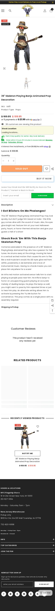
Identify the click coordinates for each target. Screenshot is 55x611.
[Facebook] (3, 594)
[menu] (2, 10)
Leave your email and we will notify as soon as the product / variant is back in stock (26, 189)
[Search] (10, 10)
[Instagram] (10, 594)
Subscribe (42, 196)
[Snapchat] (30, 594)
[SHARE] (52, 169)
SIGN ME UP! (44, 584)
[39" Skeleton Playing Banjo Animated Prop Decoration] (27, 436)
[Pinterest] (17, 594)
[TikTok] (24, 594)
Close (53, 2)
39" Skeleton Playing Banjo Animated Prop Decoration (27, 460)
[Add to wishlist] (38, 426)
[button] (27, 119)
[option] (27, 46)
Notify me (27, 453)
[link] (46, 169)
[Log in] (44, 10)
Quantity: (5, 155)
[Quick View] (38, 431)
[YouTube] (37, 594)
